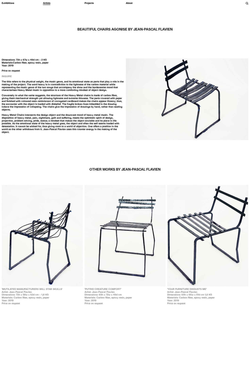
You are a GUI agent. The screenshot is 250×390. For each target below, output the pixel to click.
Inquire (7, 76)
